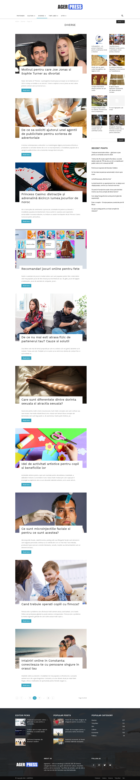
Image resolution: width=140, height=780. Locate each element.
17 (39, 698)
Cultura (30, 16)
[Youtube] (110, 765)
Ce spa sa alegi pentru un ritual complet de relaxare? (105, 210)
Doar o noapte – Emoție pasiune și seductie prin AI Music (108, 203)
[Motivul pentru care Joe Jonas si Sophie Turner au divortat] (51, 54)
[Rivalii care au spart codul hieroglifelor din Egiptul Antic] (99, 60)
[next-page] (53, 698)
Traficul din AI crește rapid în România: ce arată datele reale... (37, 732)
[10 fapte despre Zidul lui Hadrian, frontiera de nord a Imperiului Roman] (99, 100)
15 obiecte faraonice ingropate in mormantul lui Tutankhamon (117, 69)
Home (17, 21)
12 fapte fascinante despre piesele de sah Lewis (99, 88)
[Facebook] (94, 765)
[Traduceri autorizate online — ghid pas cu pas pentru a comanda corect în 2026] (20, 722)
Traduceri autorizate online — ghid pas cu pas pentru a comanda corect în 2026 (106, 154)
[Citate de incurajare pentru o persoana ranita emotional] (58, 732)
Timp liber (52, 16)
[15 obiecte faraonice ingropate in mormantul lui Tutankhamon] (117, 60)
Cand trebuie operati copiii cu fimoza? (50, 604)
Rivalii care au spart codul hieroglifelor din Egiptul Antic (99, 69)
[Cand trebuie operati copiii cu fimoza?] (51, 582)
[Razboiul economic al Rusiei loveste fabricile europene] (58, 741)
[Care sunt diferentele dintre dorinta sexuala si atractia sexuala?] (51, 384)
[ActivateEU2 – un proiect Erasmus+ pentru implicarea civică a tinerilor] (99, 39)
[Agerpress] (70, 6)
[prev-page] (17, 698)
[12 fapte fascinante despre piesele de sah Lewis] (99, 79)
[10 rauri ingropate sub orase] (117, 100)
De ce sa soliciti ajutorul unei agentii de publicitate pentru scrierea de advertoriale (49, 133)
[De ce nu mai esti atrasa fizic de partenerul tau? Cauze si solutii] (51, 317)
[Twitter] (105, 765)
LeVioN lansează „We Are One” (101, 179)
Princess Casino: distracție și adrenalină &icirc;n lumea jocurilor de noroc (49, 198)
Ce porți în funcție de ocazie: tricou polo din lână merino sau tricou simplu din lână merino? (107, 191)
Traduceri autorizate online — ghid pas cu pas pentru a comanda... (37, 722)
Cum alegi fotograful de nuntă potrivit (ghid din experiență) (107, 197)
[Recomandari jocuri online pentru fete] (51, 249)
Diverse (41, 16)
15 (30, 698)
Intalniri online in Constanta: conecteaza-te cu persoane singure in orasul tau (50, 664)
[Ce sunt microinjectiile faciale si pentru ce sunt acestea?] (51, 513)
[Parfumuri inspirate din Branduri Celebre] (20, 742)
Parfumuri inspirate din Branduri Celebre (105, 168)
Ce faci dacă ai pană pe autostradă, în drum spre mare (107, 173)
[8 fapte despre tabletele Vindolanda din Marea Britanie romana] (117, 79)
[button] (122, 16)
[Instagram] (99, 765)
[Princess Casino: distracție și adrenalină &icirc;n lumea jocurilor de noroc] (51, 182)
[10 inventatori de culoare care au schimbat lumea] (99, 120)
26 (48, 698)
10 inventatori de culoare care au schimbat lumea (97, 128)
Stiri (63, 16)
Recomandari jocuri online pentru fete (50, 268)
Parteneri (20, 16)
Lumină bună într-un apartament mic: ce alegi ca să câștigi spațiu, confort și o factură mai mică (108, 184)
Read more (26, 90)
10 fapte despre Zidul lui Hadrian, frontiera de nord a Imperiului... (99, 109)
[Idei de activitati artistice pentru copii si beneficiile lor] (51, 448)
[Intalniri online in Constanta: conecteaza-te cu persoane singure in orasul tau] (51, 649)
